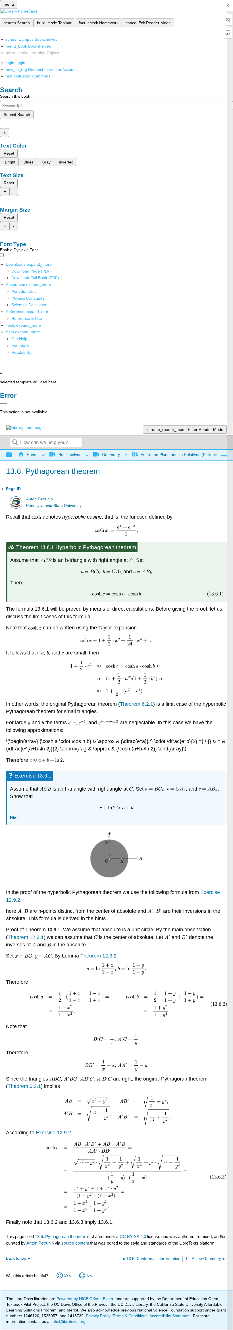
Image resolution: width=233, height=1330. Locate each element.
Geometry (111, 454)
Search (15, 442)
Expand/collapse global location (224, 453)
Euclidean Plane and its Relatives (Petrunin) (180, 454)
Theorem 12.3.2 (98, 956)
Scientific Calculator (29, 304)
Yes (67, 1276)
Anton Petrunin (39, 499)
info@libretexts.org (68, 1321)
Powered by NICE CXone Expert (86, 1298)
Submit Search (17, 114)
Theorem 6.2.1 (136, 704)
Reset (9, 153)
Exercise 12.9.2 (53, 1132)
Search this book (15, 96)
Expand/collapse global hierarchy (12, 455)
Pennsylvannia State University (54, 506)
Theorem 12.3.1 (26, 937)
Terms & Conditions (130, 1315)
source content (75, 1243)
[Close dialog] (3, 403)
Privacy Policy (98, 1315)
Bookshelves (69, 454)
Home (32, 454)
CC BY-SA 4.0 (133, 1236)
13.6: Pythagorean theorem (60, 1236)
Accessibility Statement (170, 1315)
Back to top (16, 1258)
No (89, 1276)
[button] (20, 345)
